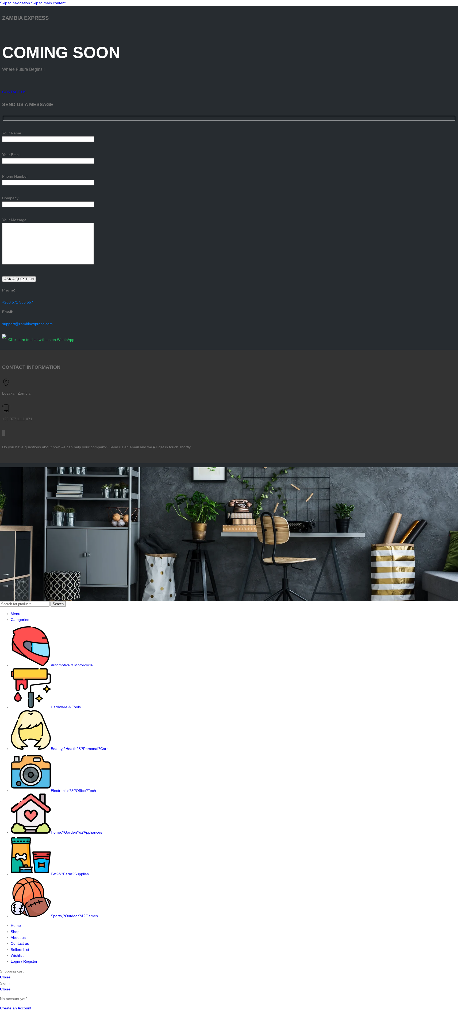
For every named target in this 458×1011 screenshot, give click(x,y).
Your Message (14, 220)
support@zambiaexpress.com (27, 324)
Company (10, 198)
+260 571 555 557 (17, 302)
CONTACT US (14, 92)
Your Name (11, 133)
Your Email (11, 155)
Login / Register (24, 961)
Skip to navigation (15, 3)
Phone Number (15, 176)
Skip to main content (48, 3)
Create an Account (15, 1008)
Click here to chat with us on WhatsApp (41, 339)
